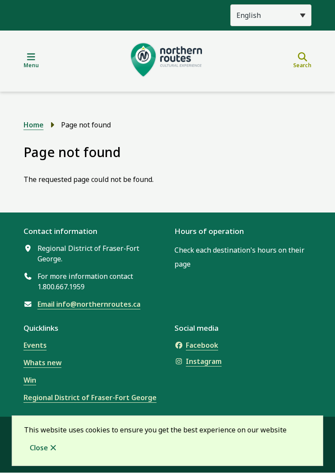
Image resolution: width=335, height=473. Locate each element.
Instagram (204, 361)
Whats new (43, 362)
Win (30, 380)
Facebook (202, 345)
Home (34, 125)
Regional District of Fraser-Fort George (90, 397)
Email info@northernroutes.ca (89, 304)
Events (35, 345)
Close (39, 447)
